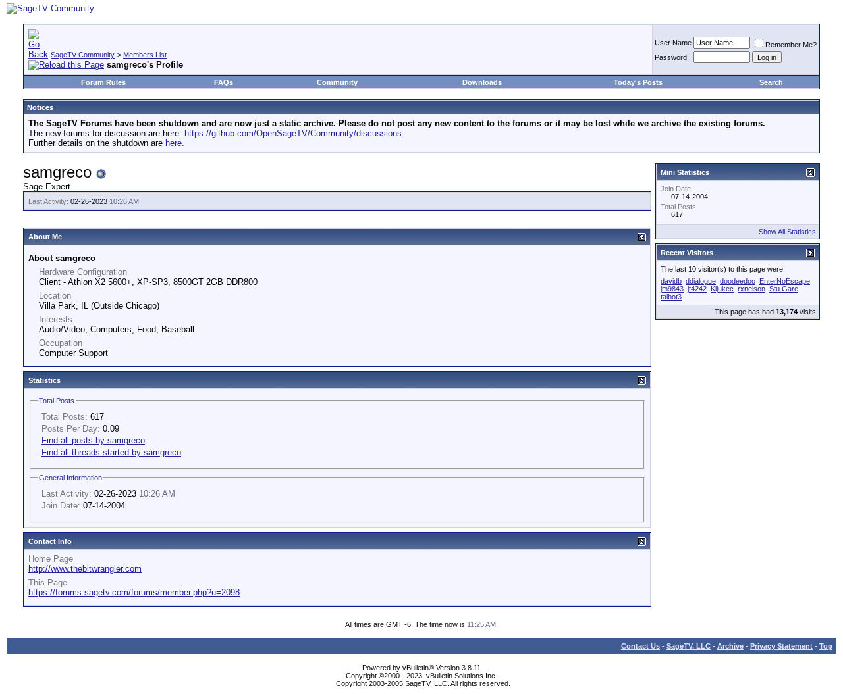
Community (337, 82)
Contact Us (640, 646)
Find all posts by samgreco (93, 440)
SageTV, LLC (688, 646)
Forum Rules (103, 82)
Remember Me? (791, 45)
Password (671, 57)
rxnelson (751, 289)
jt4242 (697, 289)
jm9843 (672, 289)
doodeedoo (737, 281)
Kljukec (722, 289)
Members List (145, 55)
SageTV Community (83, 55)
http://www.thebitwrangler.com (85, 569)
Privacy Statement (781, 646)
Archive (730, 646)
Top (825, 646)
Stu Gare (783, 289)
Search (771, 82)
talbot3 (671, 297)
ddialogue (701, 281)
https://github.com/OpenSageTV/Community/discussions (293, 133)
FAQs (223, 82)
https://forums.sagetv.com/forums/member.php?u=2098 (134, 592)
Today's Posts (638, 82)
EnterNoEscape (784, 281)
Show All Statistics (787, 231)
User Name (673, 43)
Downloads (482, 82)
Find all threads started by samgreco (111, 452)
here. (174, 143)
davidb (671, 281)
